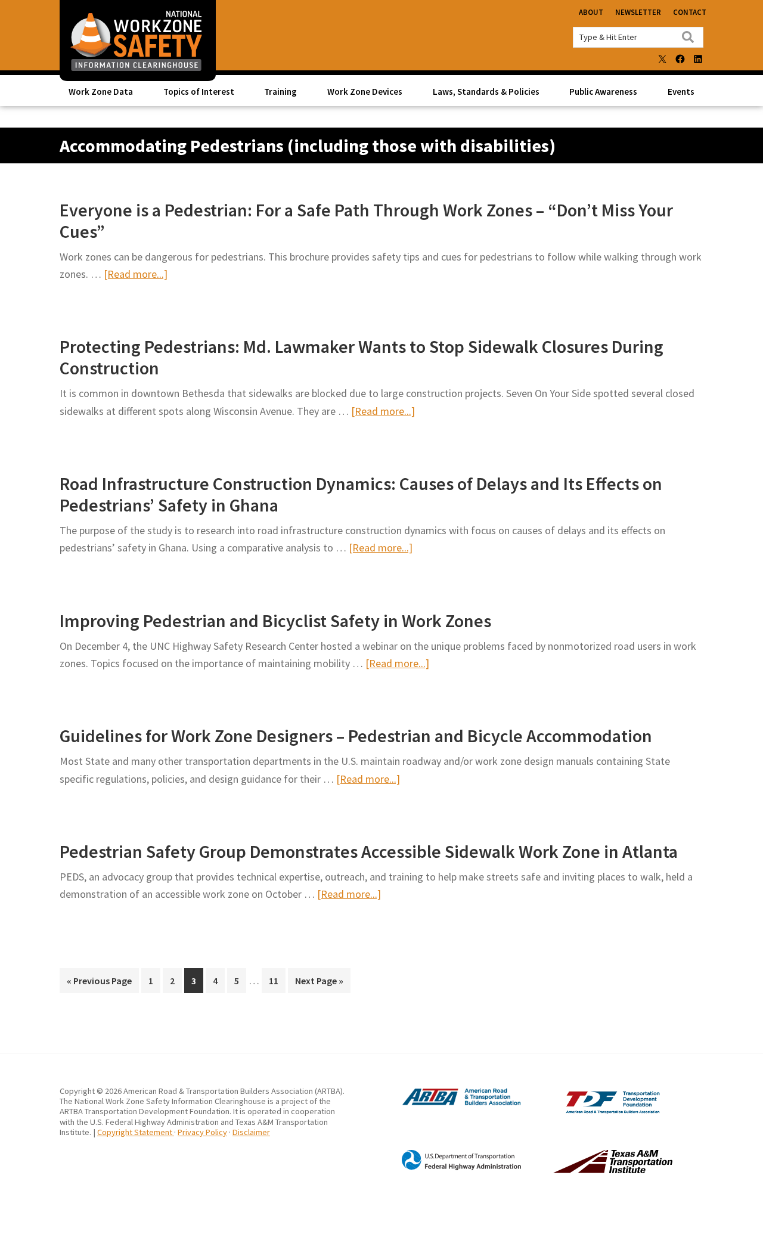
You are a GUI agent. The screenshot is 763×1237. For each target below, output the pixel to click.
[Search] (687, 37)
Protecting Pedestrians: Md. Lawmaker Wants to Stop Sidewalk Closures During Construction (361, 357)
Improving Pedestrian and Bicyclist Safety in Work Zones (275, 620)
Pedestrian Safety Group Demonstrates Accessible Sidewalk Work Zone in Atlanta (369, 851)
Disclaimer (251, 1132)
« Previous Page (99, 983)
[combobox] (638, 37)
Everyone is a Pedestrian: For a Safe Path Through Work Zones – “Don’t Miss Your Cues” (366, 221)
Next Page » (318, 983)
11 (277, 980)
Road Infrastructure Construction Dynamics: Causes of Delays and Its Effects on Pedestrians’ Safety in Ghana (361, 494)
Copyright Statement (135, 1132)
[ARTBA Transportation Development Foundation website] (588, 1111)
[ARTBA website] (449, 1104)
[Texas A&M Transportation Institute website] (588, 1169)
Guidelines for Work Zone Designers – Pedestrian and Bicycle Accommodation (356, 735)
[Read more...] (136, 274)
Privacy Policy (202, 1132)
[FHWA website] (449, 1168)
